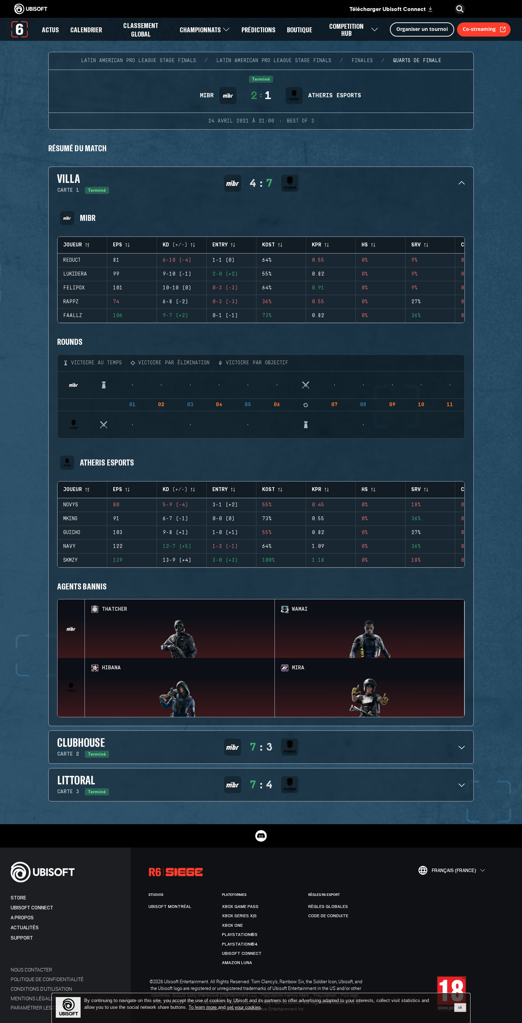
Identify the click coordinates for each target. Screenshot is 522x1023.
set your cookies (244, 1007)
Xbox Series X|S (239, 915)
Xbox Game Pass (240, 906)
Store (18, 897)
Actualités (25, 927)
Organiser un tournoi (422, 29)
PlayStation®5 (239, 934)
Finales (362, 61)
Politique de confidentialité (47, 979)
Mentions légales (33, 998)
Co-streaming (479, 29)
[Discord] (261, 836)
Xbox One (232, 925)
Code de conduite (328, 915)
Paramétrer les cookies (41, 1007)
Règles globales (328, 906)
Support (22, 938)
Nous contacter (31, 969)
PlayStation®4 (240, 944)
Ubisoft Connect (32, 907)
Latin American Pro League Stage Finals (138, 61)
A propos (22, 917)
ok (460, 1007)
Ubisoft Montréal (169, 906)
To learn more (203, 1007)
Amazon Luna (237, 962)
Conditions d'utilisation (41, 988)
